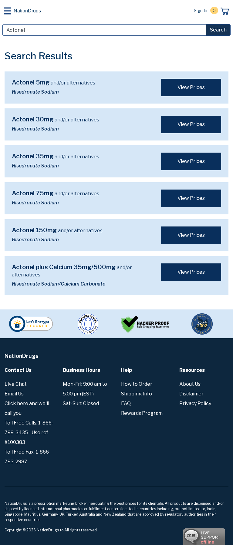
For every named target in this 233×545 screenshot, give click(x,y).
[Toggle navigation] (7, 11)
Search (218, 30)
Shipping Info (136, 394)
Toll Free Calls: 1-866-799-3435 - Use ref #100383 (29, 432)
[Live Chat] (187, 534)
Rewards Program (142, 413)
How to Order (136, 384)
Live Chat (16, 384)
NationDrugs (27, 10)
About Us (190, 384)
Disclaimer (191, 394)
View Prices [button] (191, 87)
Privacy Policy (195, 403)
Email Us (14, 394)
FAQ (126, 403)
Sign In (200, 10)
